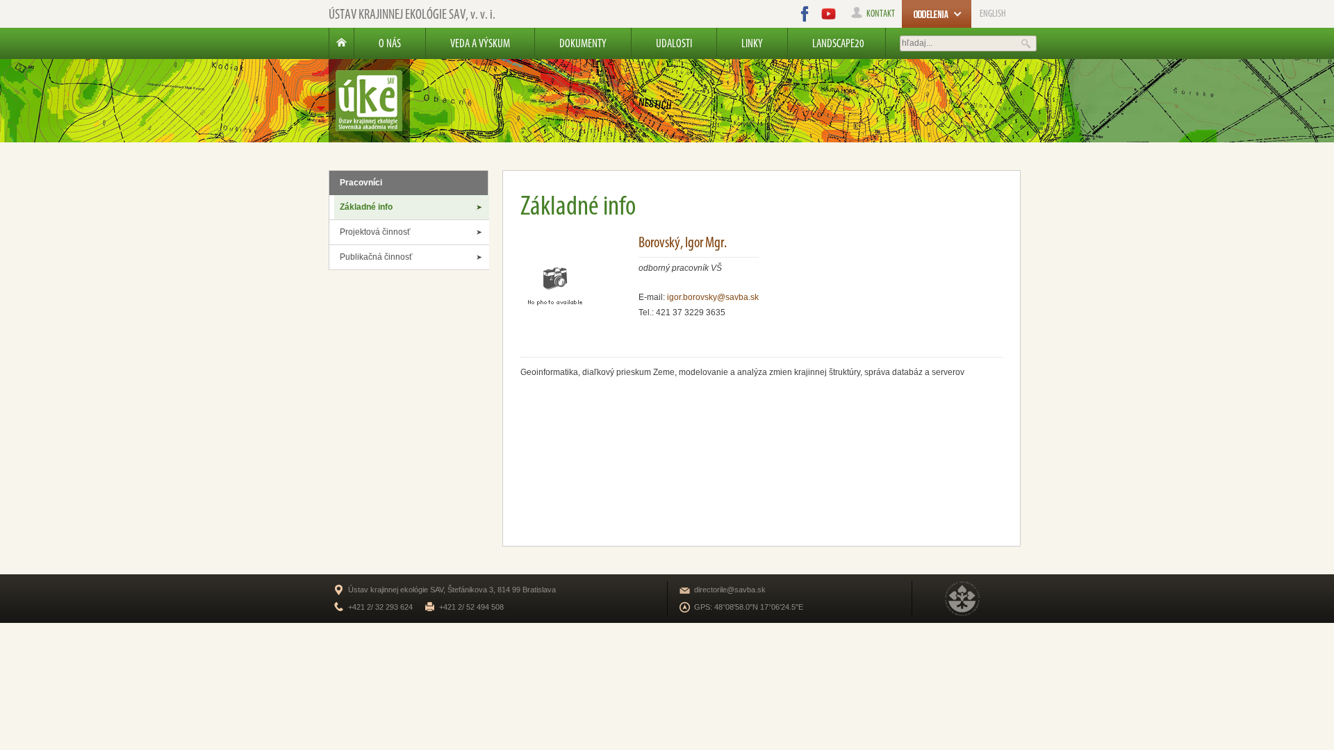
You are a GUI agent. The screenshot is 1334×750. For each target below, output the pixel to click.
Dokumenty (583, 43)
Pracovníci (361, 183)
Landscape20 (838, 43)
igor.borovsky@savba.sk (713, 297)
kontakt (880, 13)
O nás (390, 43)
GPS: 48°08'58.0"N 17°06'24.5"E (748, 607)
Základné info (366, 207)
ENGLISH (992, 13)
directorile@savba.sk (730, 589)
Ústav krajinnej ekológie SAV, (412, 14)
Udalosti (674, 43)
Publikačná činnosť (376, 257)
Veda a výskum (480, 43)
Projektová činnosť (375, 232)
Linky (752, 43)
